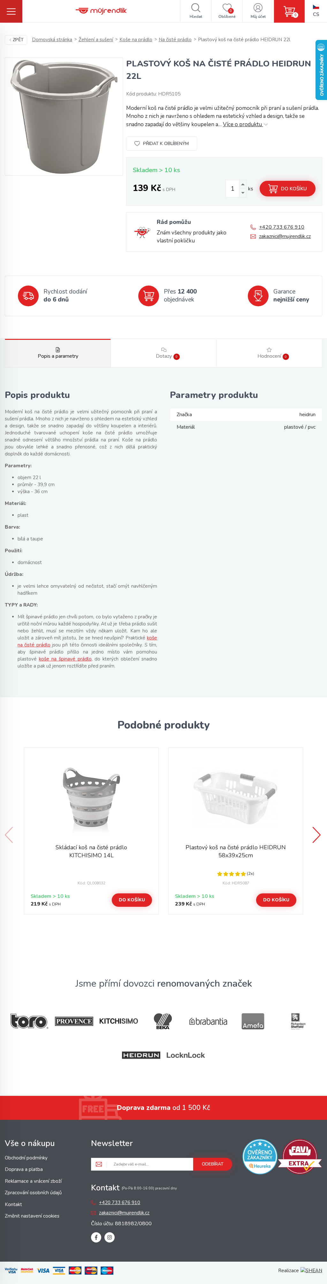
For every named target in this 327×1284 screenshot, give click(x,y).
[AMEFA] (253, 1021)
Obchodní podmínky (26, 1158)
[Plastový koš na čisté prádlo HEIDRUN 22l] (64, 116)
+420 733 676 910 (281, 227)
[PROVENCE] (74, 1021)
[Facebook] (96, 1237)
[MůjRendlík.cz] (101, 11)
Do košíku (294, 189)
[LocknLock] (186, 1055)
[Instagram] (109, 1237)
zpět (18, 40)
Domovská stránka (52, 39)
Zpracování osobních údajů (33, 1192)
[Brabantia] (208, 1021)
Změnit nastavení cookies (32, 1216)
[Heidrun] (141, 1055)
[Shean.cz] (311, 1270)
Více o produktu (243, 124)
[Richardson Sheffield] (297, 1021)
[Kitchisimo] (119, 1021)
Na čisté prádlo (175, 39)
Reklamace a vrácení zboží (33, 1181)
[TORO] (29, 1021)
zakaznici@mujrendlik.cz (285, 236)
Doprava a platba (24, 1169)
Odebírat (213, 1164)
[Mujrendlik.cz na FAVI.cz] (300, 1157)
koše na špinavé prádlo (65, 659)
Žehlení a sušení (96, 39)
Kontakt (13, 1204)
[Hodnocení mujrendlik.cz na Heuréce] (260, 1157)
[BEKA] (163, 1021)
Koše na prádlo (135, 39)
